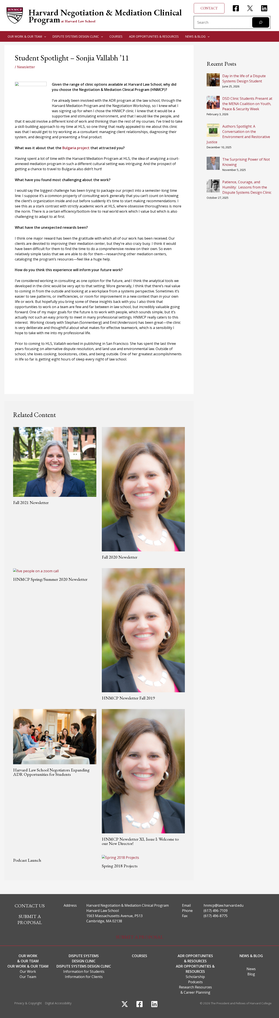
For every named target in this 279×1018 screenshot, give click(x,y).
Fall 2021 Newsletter (31, 502)
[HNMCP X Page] (250, 8)
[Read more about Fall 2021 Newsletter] (54, 461)
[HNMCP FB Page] (236, 8)
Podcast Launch (27, 860)
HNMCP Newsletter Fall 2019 (128, 698)
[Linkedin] (154, 1004)
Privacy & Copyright (28, 1003)
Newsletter (26, 67)
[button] (209, 8)
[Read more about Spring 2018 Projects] (120, 857)
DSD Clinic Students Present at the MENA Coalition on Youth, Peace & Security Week (247, 103)
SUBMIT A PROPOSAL (139, 937)
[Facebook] (139, 1004)
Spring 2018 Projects (120, 866)
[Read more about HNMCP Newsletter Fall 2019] (143, 629)
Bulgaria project (76, 147)
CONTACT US (30, 906)
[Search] (260, 22)
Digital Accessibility (58, 1003)
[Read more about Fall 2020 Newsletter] (143, 488)
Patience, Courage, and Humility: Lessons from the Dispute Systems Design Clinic (246, 187)
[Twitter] (124, 1004)
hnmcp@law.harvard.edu (223, 905)
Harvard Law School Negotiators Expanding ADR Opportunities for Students (51, 772)
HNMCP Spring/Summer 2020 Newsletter (50, 579)
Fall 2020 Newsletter (119, 557)
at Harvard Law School (78, 21)
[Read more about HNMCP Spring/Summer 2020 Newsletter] (36, 570)
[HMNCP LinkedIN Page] (264, 8)
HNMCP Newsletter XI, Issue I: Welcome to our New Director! (140, 841)
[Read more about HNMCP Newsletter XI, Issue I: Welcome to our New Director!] (143, 771)
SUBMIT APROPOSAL (29, 919)
